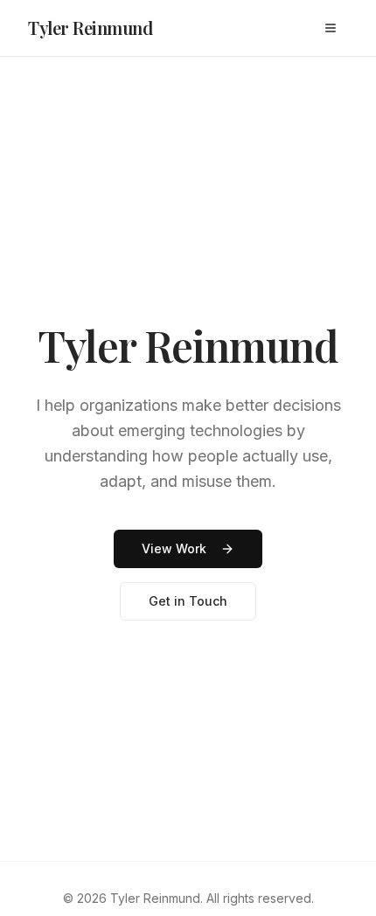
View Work (174, 548)
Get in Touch (188, 600)
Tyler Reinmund (90, 27)
